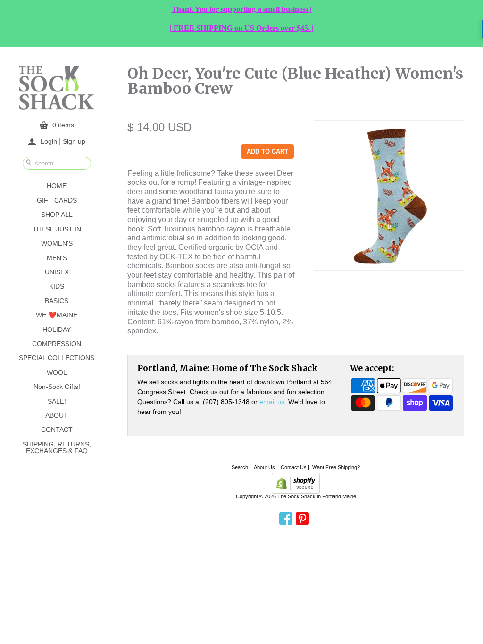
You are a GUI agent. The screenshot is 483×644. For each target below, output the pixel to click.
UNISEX (57, 272)
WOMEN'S (57, 243)
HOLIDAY (56, 329)
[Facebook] (285, 519)
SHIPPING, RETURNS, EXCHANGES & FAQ (57, 447)
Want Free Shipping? (336, 467)
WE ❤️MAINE (56, 315)
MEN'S (57, 258)
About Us (264, 467)
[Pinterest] (302, 519)
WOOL (57, 372)
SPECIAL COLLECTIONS (56, 358)
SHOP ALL (57, 214)
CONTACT (57, 429)
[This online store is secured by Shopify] (296, 483)
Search (240, 467)
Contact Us (294, 467)
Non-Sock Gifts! (56, 386)
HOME (57, 186)
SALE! (57, 401)
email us (271, 401)
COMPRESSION (56, 343)
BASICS (56, 301)
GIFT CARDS (57, 200)
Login (49, 141)
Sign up (74, 141)
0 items (63, 125)
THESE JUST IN (57, 229)
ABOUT (56, 415)
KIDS (56, 286)
